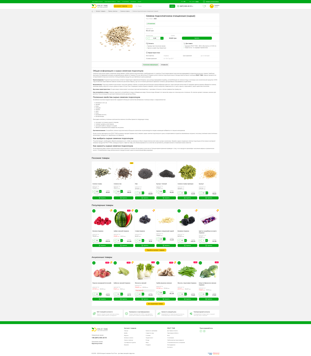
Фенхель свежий (140, 283)
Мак (136, 184)
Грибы (125, 333)
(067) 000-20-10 (186, 6)
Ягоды (147, 340)
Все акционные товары (155, 304)
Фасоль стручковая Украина (187, 283)
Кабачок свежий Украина (122, 283)
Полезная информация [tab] (150, 64)
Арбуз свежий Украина (121, 231)
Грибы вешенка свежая (164, 283)
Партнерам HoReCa (110, 1)
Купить (197, 38)
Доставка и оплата (97, 1)
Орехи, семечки (112, 11)
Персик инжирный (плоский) (101, 283)
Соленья (148, 335)
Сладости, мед (150, 333)
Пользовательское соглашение (176, 342)
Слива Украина (140, 231)
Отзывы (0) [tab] (164, 64)
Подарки (148, 344)
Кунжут (201, 184)
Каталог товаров (100, 11)
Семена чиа (117, 184)
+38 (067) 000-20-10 (99, 338)
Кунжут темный (161, 184)
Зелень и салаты (128, 337)
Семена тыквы (97, 184)
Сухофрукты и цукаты (130, 342)
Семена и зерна (125, 11)
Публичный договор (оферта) (175, 340)
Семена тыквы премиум (185, 184)
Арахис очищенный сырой (165, 231)
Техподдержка (171, 344)
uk (182, 1)
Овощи (126, 330)
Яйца (147, 342)
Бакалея (126, 344)
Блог (119, 1)
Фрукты (126, 335)
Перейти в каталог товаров (155, 250)
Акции (139, 1)
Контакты (133, 1)
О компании (125, 1)
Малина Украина (97, 231)
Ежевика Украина (183, 231)
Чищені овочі (149, 337)
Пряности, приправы (151, 330)
